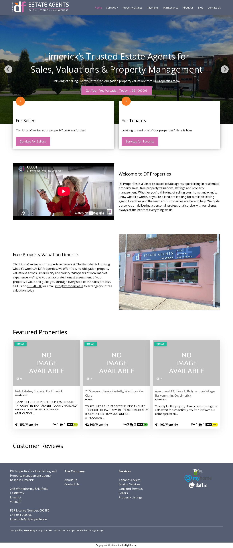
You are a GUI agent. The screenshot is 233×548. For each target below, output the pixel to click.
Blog (200, 7)
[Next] (225, 69)
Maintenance (170, 7)
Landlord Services (131, 489)
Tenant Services (130, 480)
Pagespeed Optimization (109, 545)
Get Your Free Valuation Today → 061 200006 (116, 91)
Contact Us (214, 7)
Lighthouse (131, 545)
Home (98, 7)
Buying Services (129, 484)
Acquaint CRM (45, 530)
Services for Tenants (140, 141)
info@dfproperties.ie (69, 286)
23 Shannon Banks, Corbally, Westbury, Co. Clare (114, 393)
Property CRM (76, 530)
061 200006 (34, 286)
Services (111, 7)
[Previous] (8, 69)
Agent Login (98, 530)
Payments (153, 7)
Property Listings (132, 7)
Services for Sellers (33, 141)
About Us (188, 7)
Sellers (123, 493)
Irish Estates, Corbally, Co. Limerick (39, 391)
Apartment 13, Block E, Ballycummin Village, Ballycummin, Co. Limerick (185, 393)
